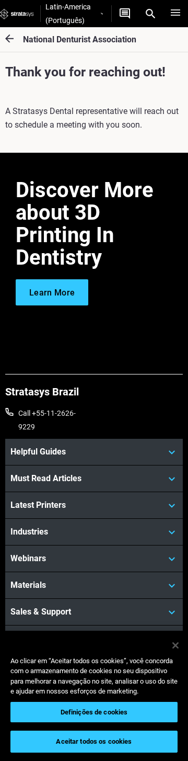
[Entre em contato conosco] (125, 13)
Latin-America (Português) (68, 14)
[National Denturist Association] (14, 39)
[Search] (150, 13)
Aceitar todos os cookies (94, 741)
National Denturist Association (79, 39)
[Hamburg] (175, 13)
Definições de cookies (94, 712)
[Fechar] (175, 645)
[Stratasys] (17, 13)
